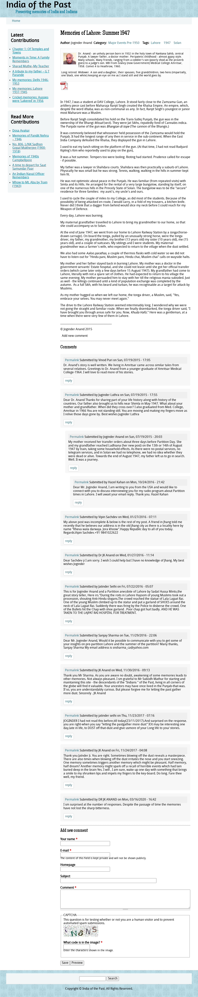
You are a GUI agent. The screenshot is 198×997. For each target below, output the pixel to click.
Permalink (72, 360)
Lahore (155, 43)
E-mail (65, 850)
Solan (177, 43)
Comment (68, 887)
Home (16, 21)
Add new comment (75, 336)
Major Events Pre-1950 (123, 43)
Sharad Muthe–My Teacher (30, 66)
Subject (65, 876)
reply (68, 380)
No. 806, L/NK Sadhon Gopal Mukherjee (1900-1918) (29, 148)
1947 (167, 43)
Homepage (67, 865)
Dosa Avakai (20, 130)
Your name (69, 839)
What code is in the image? (82, 942)
